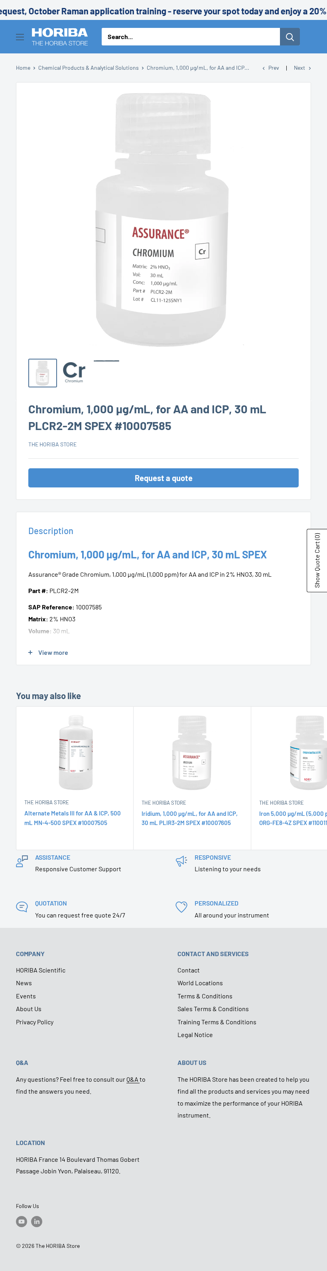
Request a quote (164, 478)
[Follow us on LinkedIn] (36, 1221)
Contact (188, 970)
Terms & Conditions (204, 996)
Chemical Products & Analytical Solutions (88, 67)
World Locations (200, 982)
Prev (273, 67)
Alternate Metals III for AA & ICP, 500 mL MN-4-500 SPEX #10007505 (72, 817)
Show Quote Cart (317, 560)
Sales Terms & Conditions (213, 1008)
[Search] (290, 36)
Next (299, 67)
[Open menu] (20, 37)
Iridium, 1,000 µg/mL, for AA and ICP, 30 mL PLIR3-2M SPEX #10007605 (190, 818)
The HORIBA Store (52, 444)
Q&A (133, 1079)
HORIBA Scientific (40, 970)
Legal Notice (195, 1034)
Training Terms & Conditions (216, 1021)
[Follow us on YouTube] (21, 1221)
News (24, 982)
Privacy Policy (34, 1021)
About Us (28, 1008)
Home (23, 67)
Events (26, 996)
